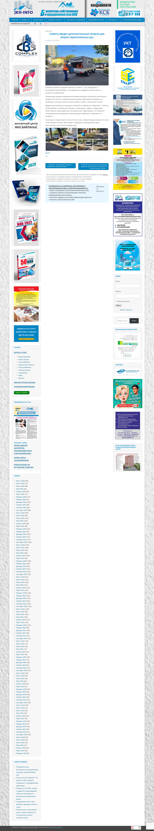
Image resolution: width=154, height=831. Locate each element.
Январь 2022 (21, 628)
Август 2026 (20, 481)
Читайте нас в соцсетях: (20, 24)
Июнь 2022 (20, 614)
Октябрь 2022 (21, 604)
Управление (22, 373)
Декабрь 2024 (21, 534)
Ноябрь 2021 (21, 633)
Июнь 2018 (20, 742)
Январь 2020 (21, 692)
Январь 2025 (21, 532)
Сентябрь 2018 (21, 734)
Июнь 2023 (20, 582)
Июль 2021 (20, 644)
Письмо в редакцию (76, 20)
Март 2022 (20, 622)
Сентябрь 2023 (21, 574)
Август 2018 (20, 737)
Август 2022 (20, 609)
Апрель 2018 (21, 748)
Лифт (20, 375)
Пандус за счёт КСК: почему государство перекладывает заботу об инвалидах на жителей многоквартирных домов (26, 793)
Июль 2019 (20, 708)
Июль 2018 (20, 740)
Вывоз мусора (23, 359)
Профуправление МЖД (131, 20)
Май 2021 (19, 649)
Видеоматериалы (96, 20)
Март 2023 (20, 590)
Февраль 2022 (21, 625)
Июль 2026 (20, 483)
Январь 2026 (21, 499)
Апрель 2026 (21, 491)
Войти (118, 305)
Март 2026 (20, 494)
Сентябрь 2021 (21, 638)
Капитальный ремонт (26, 365)
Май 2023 (19, 585)
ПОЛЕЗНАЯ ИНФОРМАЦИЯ (24, 387)
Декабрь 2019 (21, 694)
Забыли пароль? (126, 310)
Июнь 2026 (20, 486)
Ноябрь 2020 (21, 665)
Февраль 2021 (21, 657)
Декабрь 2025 (21, 502)
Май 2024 (19, 553)
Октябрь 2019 (21, 700)
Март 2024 (20, 558)
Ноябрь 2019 (21, 697)
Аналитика (38, 20)
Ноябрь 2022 (21, 601)
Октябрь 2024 (21, 540)
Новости (26, 20)
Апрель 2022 (21, 620)
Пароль (118, 291)
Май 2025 (19, 521)
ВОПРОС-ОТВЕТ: (20, 352)
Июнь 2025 (20, 518)
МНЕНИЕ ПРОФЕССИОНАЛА (24, 382)
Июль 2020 (20, 676)
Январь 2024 (21, 564)
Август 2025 (20, 513)
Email (117, 281)
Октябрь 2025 (21, 507)
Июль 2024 (20, 547)
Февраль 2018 (21, 753)
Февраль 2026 (21, 497)
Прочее (21, 378)
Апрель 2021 (21, 652)
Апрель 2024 (21, 555)
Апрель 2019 (21, 716)
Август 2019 (20, 705)
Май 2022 (19, 617)
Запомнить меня (123, 301)
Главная (14, 20)
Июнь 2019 (20, 710)
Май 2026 (19, 489)
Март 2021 (20, 654)
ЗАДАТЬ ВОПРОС (21, 393)
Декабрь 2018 (21, 726)
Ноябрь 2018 (21, 729)
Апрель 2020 (21, 684)
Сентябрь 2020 (21, 670)
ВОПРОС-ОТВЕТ (54, 20)
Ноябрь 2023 (21, 569)
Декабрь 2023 (21, 566)
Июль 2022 (20, 612)
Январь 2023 (21, 596)
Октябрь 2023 (21, 572)
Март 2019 (20, 718)
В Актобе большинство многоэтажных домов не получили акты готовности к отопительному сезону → (94, 166)
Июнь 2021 (20, 646)
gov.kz (47, 153)
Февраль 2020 (21, 689)
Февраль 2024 (21, 561)
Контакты (112, 20)
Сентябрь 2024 (21, 542)
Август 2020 (20, 673)
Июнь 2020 (20, 678)
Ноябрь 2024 (21, 537)
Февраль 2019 (21, 721)
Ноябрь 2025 (21, 505)
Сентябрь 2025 (21, 510)
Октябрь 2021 (21, 636)
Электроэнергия (24, 370)
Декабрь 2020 (21, 662)
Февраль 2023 (21, 593)
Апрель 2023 (21, 588)
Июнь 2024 (20, 550)
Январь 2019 (21, 724)
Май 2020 (19, 681)
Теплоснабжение (24, 367)
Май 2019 (19, 713)
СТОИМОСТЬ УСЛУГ (26, 339)
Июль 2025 (20, 515)
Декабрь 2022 (21, 598)
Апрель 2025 (21, 523)
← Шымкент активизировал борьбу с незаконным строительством (59, 165)
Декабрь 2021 (21, 630)
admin (49, 40)
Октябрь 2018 (21, 732)
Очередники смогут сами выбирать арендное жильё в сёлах (26, 804)
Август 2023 (20, 577)
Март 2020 (20, 686)
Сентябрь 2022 (21, 606)
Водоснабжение (24, 357)
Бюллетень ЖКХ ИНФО (30, 827)
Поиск (134, 321)
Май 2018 (19, 745)
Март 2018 (20, 751)
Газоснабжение (24, 362)
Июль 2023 (20, 580)
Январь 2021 (21, 660)
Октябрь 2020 (21, 668)
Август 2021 (20, 641)
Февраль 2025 (21, 529)
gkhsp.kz (105, 174)
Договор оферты (57, 827)
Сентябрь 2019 (21, 702)
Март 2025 (20, 526)
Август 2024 (20, 545)
